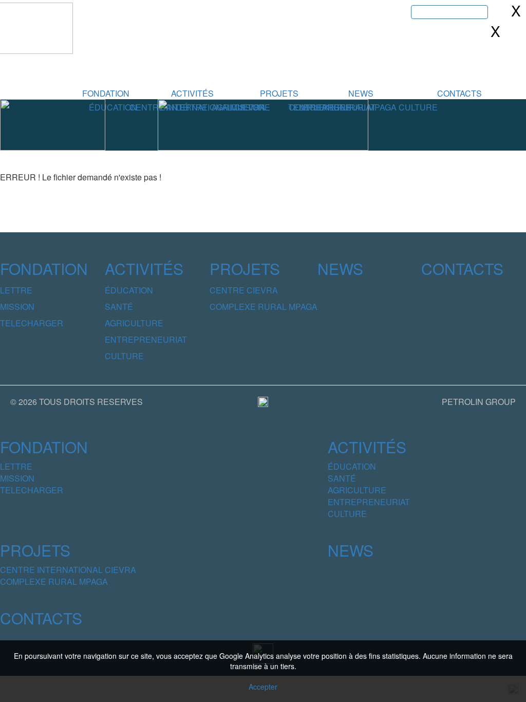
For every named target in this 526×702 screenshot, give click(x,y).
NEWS (360, 93)
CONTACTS (459, 93)
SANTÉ (119, 306)
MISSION (17, 306)
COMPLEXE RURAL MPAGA (263, 306)
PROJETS (279, 93)
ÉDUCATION (113, 107)
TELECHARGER (31, 323)
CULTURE (418, 107)
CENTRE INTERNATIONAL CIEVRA (68, 570)
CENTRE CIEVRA (244, 290)
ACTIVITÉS (192, 93)
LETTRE (16, 290)
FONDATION (105, 93)
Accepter (263, 686)
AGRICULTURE (134, 323)
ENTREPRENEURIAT (146, 339)
